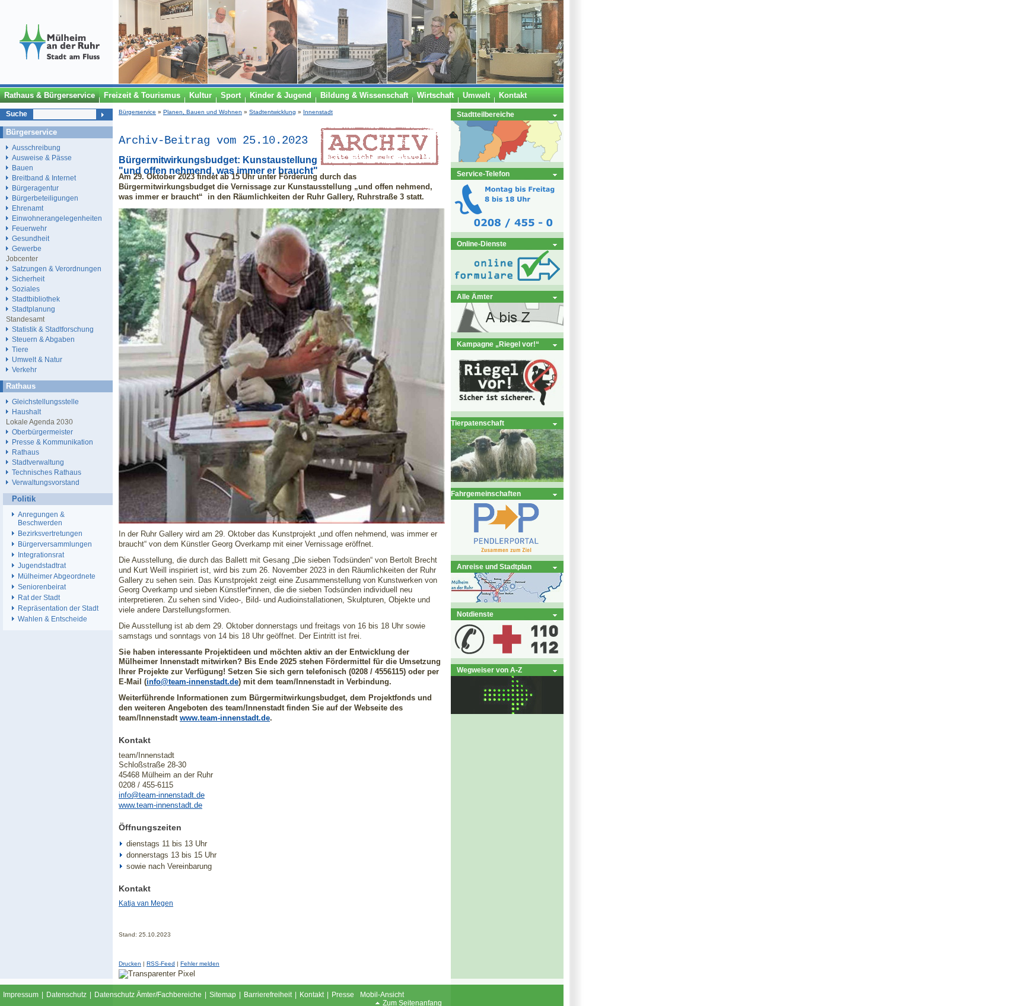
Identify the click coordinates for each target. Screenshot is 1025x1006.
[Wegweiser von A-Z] (507, 711)
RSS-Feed (161, 963)
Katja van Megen (146, 903)
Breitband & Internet (44, 178)
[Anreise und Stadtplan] (507, 599)
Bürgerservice (137, 112)
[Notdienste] (507, 655)
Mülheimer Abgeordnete (57, 576)
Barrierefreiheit (268, 995)
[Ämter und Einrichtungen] (507, 329)
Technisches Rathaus (46, 472)
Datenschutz (66, 995)
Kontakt (312, 995)
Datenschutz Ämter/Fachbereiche (148, 995)
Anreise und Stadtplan (494, 566)
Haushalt (26, 411)
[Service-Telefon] (507, 229)
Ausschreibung (36, 147)
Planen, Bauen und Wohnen (202, 112)
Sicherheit (28, 279)
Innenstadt (318, 112)
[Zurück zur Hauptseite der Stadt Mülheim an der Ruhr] (59, 81)
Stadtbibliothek (36, 299)
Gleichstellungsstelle (45, 401)
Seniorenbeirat (42, 587)
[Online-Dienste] (507, 282)
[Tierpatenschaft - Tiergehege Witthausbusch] (507, 479)
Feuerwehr (29, 228)
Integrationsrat (41, 555)
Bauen (22, 168)
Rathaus (25, 452)
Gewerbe (27, 248)
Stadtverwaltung (38, 462)
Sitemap (222, 995)
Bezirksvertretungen (50, 533)
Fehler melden (199, 963)
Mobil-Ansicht (382, 995)
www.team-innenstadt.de (225, 717)
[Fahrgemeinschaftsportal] (507, 552)
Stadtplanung (33, 309)
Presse (343, 995)
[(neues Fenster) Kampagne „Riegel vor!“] (507, 408)
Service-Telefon (483, 173)
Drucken (130, 963)
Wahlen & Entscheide (52, 619)
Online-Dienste (482, 243)
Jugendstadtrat (42, 565)
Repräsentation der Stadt (58, 608)
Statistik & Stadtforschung (53, 329)
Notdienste (475, 614)
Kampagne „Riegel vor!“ (498, 344)
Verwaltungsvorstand (45, 482)
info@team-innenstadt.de (192, 681)
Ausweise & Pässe (42, 157)
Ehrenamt (27, 208)
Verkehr (24, 369)
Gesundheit (30, 238)
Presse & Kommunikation (52, 442)
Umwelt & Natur (37, 359)
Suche (16, 114)
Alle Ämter (475, 296)
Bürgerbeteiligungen (45, 198)
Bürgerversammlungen (55, 544)
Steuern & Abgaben (43, 339)
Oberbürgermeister (42, 432)
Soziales (26, 289)
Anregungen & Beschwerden (41, 518)
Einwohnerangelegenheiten (57, 218)
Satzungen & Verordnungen (56, 268)
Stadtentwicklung (272, 112)
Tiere (20, 349)
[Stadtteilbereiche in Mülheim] (507, 159)
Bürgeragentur (35, 188)
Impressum (21, 995)
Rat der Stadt (39, 598)
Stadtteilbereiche (485, 114)
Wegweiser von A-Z (489, 670)
